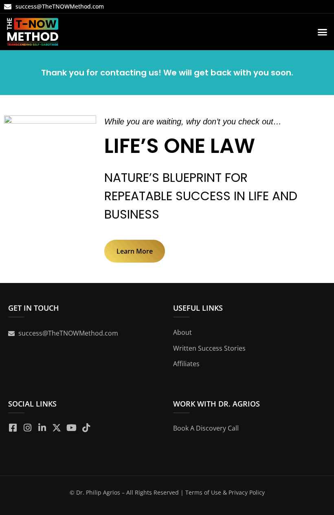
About (182, 332)
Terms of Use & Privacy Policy (225, 492)
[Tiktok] (85, 427)
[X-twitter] (56, 427)
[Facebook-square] (12, 427)
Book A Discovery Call (206, 428)
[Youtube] (71, 427)
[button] (322, 32)
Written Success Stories (209, 348)
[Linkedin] (41, 427)
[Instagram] (27, 427)
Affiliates (186, 363)
